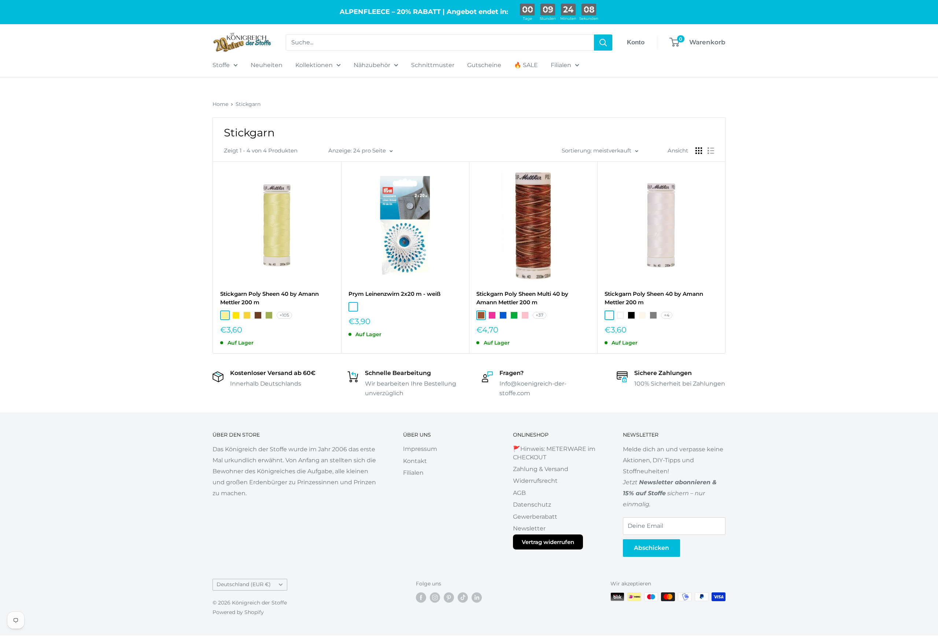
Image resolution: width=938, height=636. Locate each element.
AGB (519, 492)
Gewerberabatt (535, 516)
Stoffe (221, 65)
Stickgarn (248, 104)
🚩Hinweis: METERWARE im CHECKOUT (554, 452)
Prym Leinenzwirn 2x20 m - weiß (394, 293)
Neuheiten (266, 65)
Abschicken (651, 547)
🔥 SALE (526, 65)
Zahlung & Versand (540, 469)
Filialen (561, 65)
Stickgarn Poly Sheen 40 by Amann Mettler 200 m (269, 298)
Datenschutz (532, 504)
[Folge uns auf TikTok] (463, 597)
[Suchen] (603, 42)
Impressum (420, 448)
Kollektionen (314, 65)
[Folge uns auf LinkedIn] (477, 597)
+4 (666, 315)
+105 (284, 315)
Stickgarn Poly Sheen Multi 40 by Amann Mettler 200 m (522, 298)
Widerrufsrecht (535, 480)
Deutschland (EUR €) (244, 584)
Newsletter (529, 528)
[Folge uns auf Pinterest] (449, 597)
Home (220, 104)
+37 (539, 315)
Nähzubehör (372, 65)
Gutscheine (484, 65)
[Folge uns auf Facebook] (421, 597)
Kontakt (415, 460)
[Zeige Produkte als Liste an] (711, 150)
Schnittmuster (432, 65)
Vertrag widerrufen (548, 541)
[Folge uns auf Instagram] (435, 597)
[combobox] (440, 42)
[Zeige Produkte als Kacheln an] (698, 150)
